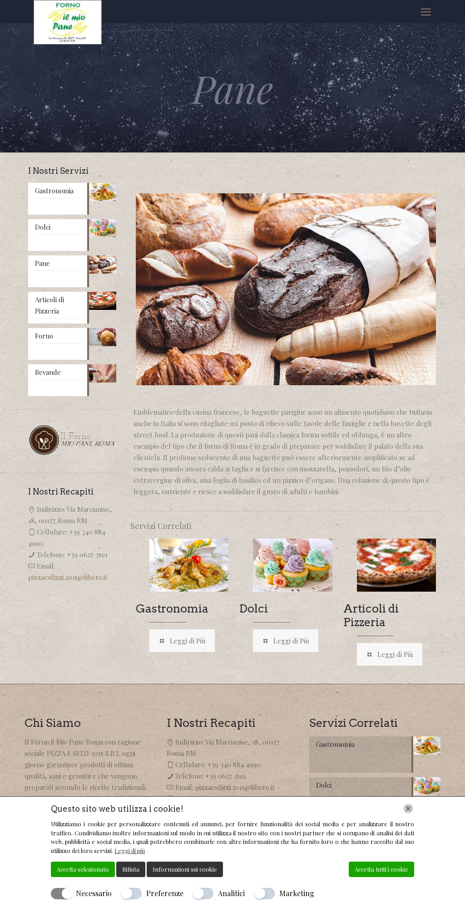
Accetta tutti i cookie (381, 869)
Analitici (231, 893)
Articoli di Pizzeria (371, 615)
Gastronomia (172, 608)
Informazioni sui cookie (185, 869)
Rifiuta (130, 869)
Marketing (296, 893)
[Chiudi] (408, 808)
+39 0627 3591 (87, 554)
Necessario (94, 893)
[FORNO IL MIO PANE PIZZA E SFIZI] (68, 22)
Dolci (253, 608)
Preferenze (164, 893)
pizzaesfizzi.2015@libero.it (68, 577)
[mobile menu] (426, 11)
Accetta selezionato (83, 869)
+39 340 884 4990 (234, 764)
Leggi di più (129, 850)
